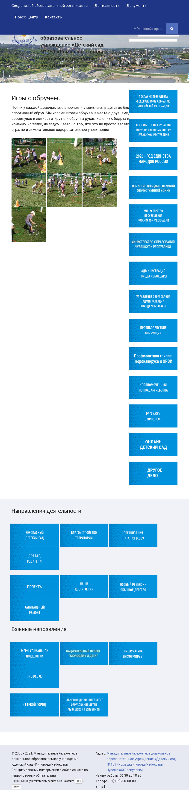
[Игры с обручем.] (29, 155)
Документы (137, 5)
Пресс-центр (26, 17)
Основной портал (149, 29)
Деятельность (107, 5)
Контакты (54, 17)
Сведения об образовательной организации (50, 5)
